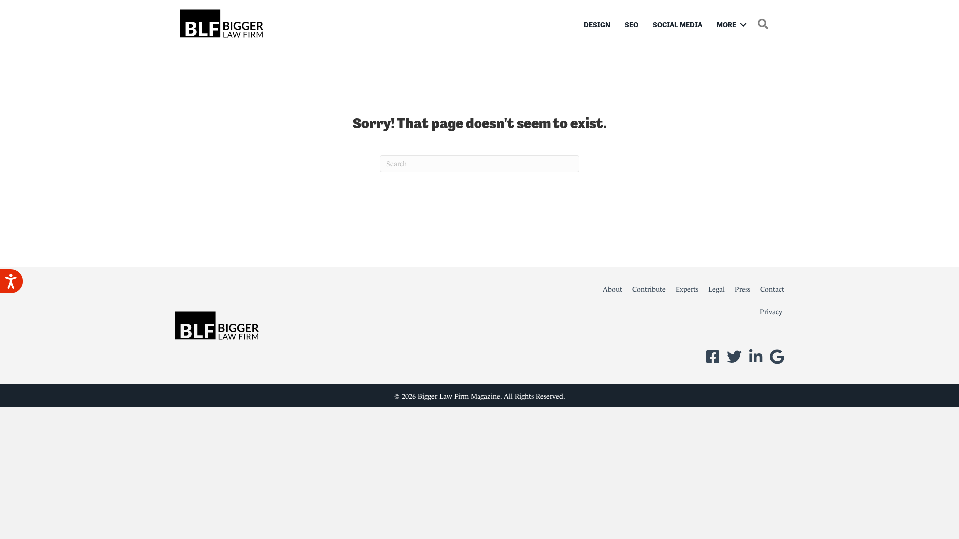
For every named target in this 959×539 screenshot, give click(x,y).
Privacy (771, 312)
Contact (772, 289)
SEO (631, 24)
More (726, 24)
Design (597, 24)
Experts (687, 289)
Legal (716, 289)
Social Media (677, 24)
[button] (743, 24)
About (612, 289)
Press (742, 289)
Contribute (649, 289)
